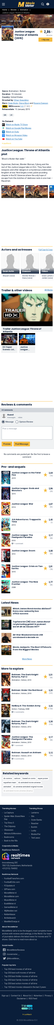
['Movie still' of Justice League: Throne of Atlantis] (12, 191)
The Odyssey (10, 826)
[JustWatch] (27, 1014)
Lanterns (35, 813)
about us (33, 939)
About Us (27, 996)
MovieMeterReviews (15, 950)
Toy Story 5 (9, 823)
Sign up (5, 996)
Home (4, 10)
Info (4, 21)
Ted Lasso (35, 838)
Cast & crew (15, 21)
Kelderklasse (9, 914)
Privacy (48, 996)
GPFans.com (9, 889)
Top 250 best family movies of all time (20, 980)
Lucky (33, 830)
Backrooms (9, 837)
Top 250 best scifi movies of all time (19, 973)
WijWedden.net (10, 911)
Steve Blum (24, 103)
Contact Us (15, 996)
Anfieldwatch (10, 918)
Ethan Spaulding (21, 100)
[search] (42, 4)
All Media (49, 290)
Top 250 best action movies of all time (20, 983)
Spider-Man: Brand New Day (14, 817)
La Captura (9, 813)
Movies (13, 10)
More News (27, 659)
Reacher (34, 823)
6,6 (25, 106)
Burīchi (34, 827)
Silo (32, 816)
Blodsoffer (36, 834)
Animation (24, 10)
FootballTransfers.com (14, 878)
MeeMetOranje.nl (11, 921)
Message (10, 422)
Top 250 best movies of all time (17, 969)
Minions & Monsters (12, 833)
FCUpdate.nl (9, 886)
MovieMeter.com (11, 896)
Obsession (8, 830)
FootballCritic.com (12, 882)
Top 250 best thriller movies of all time (20, 976)
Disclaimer (21, 998)
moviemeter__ (13, 954)
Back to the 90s (11, 841)
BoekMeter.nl (10, 903)
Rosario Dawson (41, 103)
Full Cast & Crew (46, 250)
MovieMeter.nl (10, 893)
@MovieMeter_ (13, 958)
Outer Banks (36, 820)
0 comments (7, 410)
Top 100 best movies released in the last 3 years (25, 987)
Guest (10, 414)
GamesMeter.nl (10, 907)
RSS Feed (33, 998)
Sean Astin (13, 103)
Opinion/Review (26, 422)
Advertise (38, 996)
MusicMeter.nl (10, 900)
